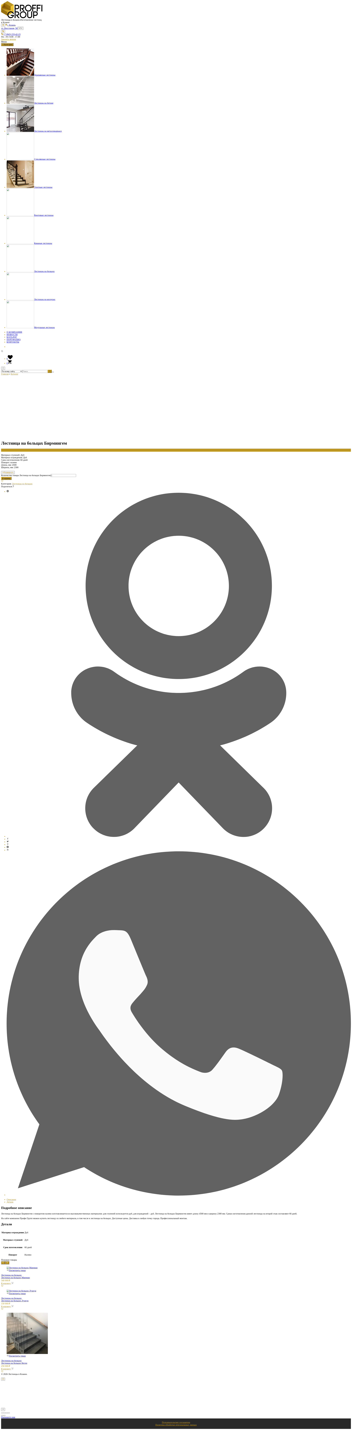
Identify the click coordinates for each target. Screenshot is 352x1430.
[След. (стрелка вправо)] (4, 1415)
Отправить (6, 1406)
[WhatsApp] (179, 1195)
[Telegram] (8, 847)
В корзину (6, 478)
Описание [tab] (11, 1199)
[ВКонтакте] (8, 491)
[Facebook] (8, 839)
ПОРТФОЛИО (14, 339)
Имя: (6, 1391)
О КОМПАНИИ (14, 332)
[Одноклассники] (179, 836)
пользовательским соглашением (92, 1402)
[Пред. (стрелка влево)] (2, 1415)
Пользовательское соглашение (176, 1422)
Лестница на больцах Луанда (14, 1301)
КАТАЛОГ (12, 337)
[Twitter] (8, 842)
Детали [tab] (10, 1202)
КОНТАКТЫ (13, 342)
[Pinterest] (8, 844)
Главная (5, 374)
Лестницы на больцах (22, 484)
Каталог (14, 374)
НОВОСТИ (12, 334)
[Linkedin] (8, 850)
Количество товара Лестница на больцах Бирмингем (26, 475)
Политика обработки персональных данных (176, 1425)
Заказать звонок (8, 39)
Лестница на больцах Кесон (14, 1363)
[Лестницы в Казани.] (21, 17)
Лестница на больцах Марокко (15, 1277)
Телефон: (8, 1396)
